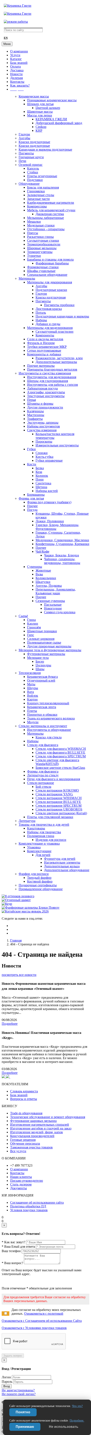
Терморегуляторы (39, 252)
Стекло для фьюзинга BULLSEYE (60, 752)
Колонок (42, 475)
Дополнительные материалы (56, 362)
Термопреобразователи (43, 244)
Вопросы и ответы (23, 1099)
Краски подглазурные (34, 142)
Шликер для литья (40, 104)
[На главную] (17, 5)
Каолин (32, 623)
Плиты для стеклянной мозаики (50, 817)
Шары (40, 669)
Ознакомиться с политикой (43, 1313)
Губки (31, 449)
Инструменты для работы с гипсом (52, 384)
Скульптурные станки (43, 240)
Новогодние (53, 608)
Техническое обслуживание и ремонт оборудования (47, 1117)
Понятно (23, 1412)
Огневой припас (31, 164)
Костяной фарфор (39, 881)
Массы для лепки (39, 115)
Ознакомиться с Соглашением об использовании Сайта (42, 1320)
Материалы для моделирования (50, 328)
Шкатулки (43, 582)
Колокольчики (46, 578)
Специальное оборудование (47, 274)
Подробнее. (77, 1420)
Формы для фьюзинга (42, 771)
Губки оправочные (49, 460)
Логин (6, 1377)
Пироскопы (44, 441)
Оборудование (29, 183)
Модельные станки (41, 225)
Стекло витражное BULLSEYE (58, 802)
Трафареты (35, 419)
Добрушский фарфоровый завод (59, 123)
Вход (6, 1386)
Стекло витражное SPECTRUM (58, 805)
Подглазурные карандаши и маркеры (62, 316)
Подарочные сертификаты (38, 885)
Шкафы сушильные (41, 271)
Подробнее (10, 1023)
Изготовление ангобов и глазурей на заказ (40, 1128)
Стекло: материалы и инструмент (43, 726)
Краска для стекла (49, 737)
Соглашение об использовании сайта (37, 1202)
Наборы (41, 320)
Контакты (17, 81)
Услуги (15, 55)
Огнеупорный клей (41, 680)
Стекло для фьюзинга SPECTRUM (61, 756)
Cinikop (41, 127)
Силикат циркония (40, 638)
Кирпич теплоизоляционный (48, 703)
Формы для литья (31, 498)
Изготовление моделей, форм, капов (36, 1132)
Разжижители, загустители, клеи (59, 358)
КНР (39, 130)
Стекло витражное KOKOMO (57, 790)
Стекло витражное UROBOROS (59, 809)
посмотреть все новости (19, 975)
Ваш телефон (11, 1251)
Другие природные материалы (49, 646)
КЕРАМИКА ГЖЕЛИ (51, 119)
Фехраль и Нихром (41, 343)
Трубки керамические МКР (47, 346)
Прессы (32, 233)
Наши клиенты (21, 1177)
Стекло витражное (40, 783)
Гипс (30, 635)
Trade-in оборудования (26, 1113)
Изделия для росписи (51, 839)
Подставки (35, 180)
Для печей (43, 855)
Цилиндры (43, 665)
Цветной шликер (48, 108)
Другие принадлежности (45, 407)
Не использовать (63, 1426)
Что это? (77, 1406)
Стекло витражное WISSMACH (59, 798)
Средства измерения (42, 430)
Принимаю (25, 1426)
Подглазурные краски (51, 290)
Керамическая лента (41, 707)
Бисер (40, 661)
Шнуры (32, 688)
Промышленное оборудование (41, 889)
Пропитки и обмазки (42, 714)
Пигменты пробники (59, 305)
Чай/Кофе (42, 551)
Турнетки (34, 255)
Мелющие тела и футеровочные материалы (50, 650)
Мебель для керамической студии (51, 210)
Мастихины (35, 415)
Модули (33, 722)
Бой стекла (43, 786)
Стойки (32, 172)
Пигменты (26, 153)
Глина (31, 620)
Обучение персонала (25, 1143)
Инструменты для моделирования (51, 377)
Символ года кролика (59, 612)
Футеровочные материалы (46, 654)
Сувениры (34, 566)
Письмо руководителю (26, 1180)
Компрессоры (37, 206)
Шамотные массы (40, 111)
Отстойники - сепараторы (46, 229)
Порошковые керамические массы (52, 100)
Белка (40, 468)
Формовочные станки (43, 267)
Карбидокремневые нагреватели (50, 202)
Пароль (7, 1381)
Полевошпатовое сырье (44, 642)
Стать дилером (21, 1184)
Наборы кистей (47, 491)
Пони (40, 479)
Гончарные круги (31, 157)
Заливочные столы (40, 195)
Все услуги (18, 1151)
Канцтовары (36, 828)
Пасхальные (53, 604)
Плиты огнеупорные (42, 176)
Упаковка (34, 847)
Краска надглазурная (51, 297)
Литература (27, 821)
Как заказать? (20, 85)
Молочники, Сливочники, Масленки (62, 540)
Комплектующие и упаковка (39, 843)
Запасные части (38, 199)
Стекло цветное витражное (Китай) (61, 813)
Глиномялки (36, 191)
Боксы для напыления (43, 187)
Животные (43, 570)
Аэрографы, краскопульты (46, 392)
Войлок (32, 695)
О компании (19, 51)
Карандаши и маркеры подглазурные (45, 149)
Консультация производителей (32, 1136)
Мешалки (34, 221)
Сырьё (23, 616)
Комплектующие (39, 851)
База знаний (19, 62)
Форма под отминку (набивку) (49, 502)
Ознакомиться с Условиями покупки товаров (34, 1328)
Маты (31, 684)
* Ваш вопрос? (12, 1263)
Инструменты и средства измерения (45, 373)
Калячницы (35, 411)
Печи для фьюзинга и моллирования (53, 779)
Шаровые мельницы (42, 248)
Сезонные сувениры (50, 601)
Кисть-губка (44, 456)
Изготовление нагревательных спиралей (39, 1124)
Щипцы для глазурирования (47, 381)
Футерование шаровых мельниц (33, 1121)
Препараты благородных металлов (52, 369)
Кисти (31, 464)
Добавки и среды (48, 324)
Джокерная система (50, 214)
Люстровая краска (49, 309)
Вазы (39, 574)
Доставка (16, 70)
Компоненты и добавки (44, 354)
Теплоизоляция (30, 673)
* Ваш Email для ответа (18, 1246)
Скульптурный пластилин (54, 331)
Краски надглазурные (34, 145)
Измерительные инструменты (57, 445)
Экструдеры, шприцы (42, 422)
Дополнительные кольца (62, 866)
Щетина (41, 487)
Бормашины (36, 494)
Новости (16, 74)
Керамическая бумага (42, 676)
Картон (32, 699)
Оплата (15, 66)
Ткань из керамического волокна (51, 718)
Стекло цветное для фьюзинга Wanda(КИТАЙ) (57, 762)
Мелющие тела (38, 657)
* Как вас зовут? (13, 1242)
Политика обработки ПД (28, 1206)
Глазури (24, 134)
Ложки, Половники (50, 521)
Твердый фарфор (39, 877)
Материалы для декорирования (49, 282)
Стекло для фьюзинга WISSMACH (61, 748)
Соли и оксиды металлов (45, 339)
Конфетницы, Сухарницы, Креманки (62, 544)
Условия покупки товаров (29, 1210)
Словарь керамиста (24, 1091)
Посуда (32, 510)
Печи (22, 161)
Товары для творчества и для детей (44, 824)
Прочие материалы (41, 365)
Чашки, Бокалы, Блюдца (61, 555)
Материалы (27, 278)
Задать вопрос (12, 1355)
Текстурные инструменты (46, 396)
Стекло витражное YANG (54, 794)
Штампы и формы (40, 403)
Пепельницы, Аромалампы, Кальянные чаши (56, 591)
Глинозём (34, 627)
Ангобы (24, 138)
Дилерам (16, 78)
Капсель (33, 168)
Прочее (32, 506)
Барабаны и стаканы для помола (50, 259)
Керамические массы (34, 96)
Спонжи (42, 453)
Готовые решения (23, 1140)
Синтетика (43, 483)
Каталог (16, 59)
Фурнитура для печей (59, 858)
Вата (30, 692)
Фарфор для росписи (34, 874)
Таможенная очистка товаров (31, 1147)
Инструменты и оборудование (49, 730)
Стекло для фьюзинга (42, 745)
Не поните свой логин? (19, 1394)
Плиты (32, 711)
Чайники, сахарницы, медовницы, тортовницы (62, 561)
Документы (18, 1188)
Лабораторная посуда (42, 388)
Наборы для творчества (44, 832)
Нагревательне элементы (62, 862)
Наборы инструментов (43, 426)
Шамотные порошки (42, 631)
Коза (39, 472)
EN (6, 37)
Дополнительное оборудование (66, 870)
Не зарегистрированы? (18, 1390)
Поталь (41, 312)
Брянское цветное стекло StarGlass (60, 767)
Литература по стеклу (43, 775)
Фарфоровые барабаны (52, 263)
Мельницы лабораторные (45, 218)
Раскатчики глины (40, 236)
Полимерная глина (40, 836)
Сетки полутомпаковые (44, 350)
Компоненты (45, 335)
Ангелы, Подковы (49, 585)
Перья (31, 400)
